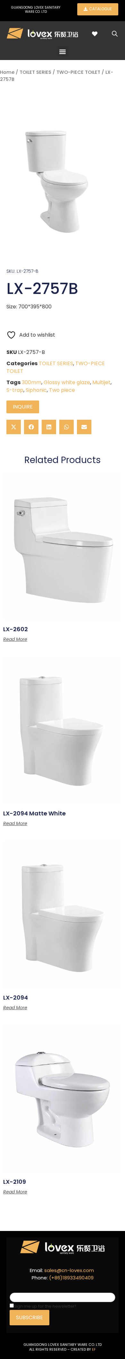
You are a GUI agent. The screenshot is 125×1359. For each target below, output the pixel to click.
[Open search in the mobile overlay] (115, 34)
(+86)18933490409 (71, 1277)
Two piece (62, 390)
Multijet (101, 382)
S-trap (14, 390)
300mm (31, 382)
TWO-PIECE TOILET (78, 72)
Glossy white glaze (67, 382)
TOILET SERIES (35, 72)
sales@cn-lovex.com (69, 1270)
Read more (15, 639)
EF (94, 1349)
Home (7, 72)
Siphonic (36, 390)
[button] (62, 51)
